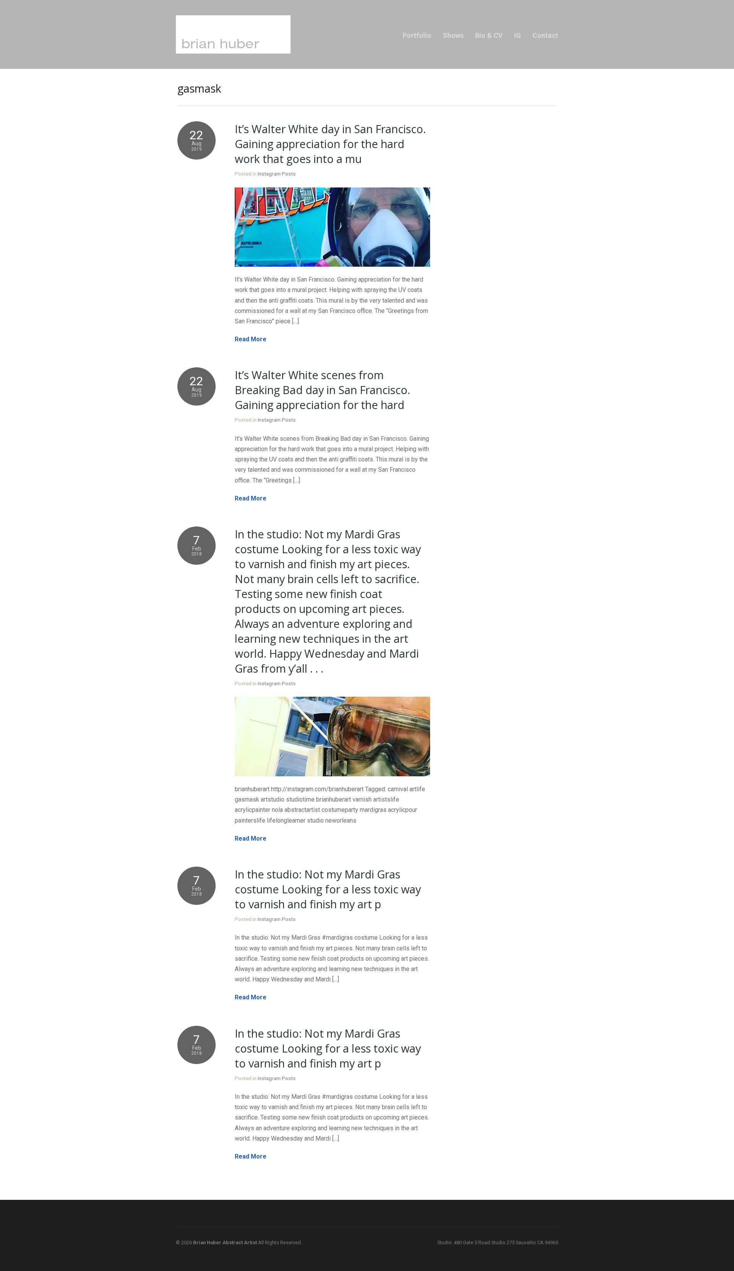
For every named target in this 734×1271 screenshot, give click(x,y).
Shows (453, 35)
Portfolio (417, 35)
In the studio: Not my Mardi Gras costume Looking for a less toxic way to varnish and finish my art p (328, 889)
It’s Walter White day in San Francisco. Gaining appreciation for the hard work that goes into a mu (330, 143)
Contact (545, 35)
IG (517, 35)
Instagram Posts (277, 174)
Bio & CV (489, 35)
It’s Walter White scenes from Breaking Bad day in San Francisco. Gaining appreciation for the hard (322, 389)
